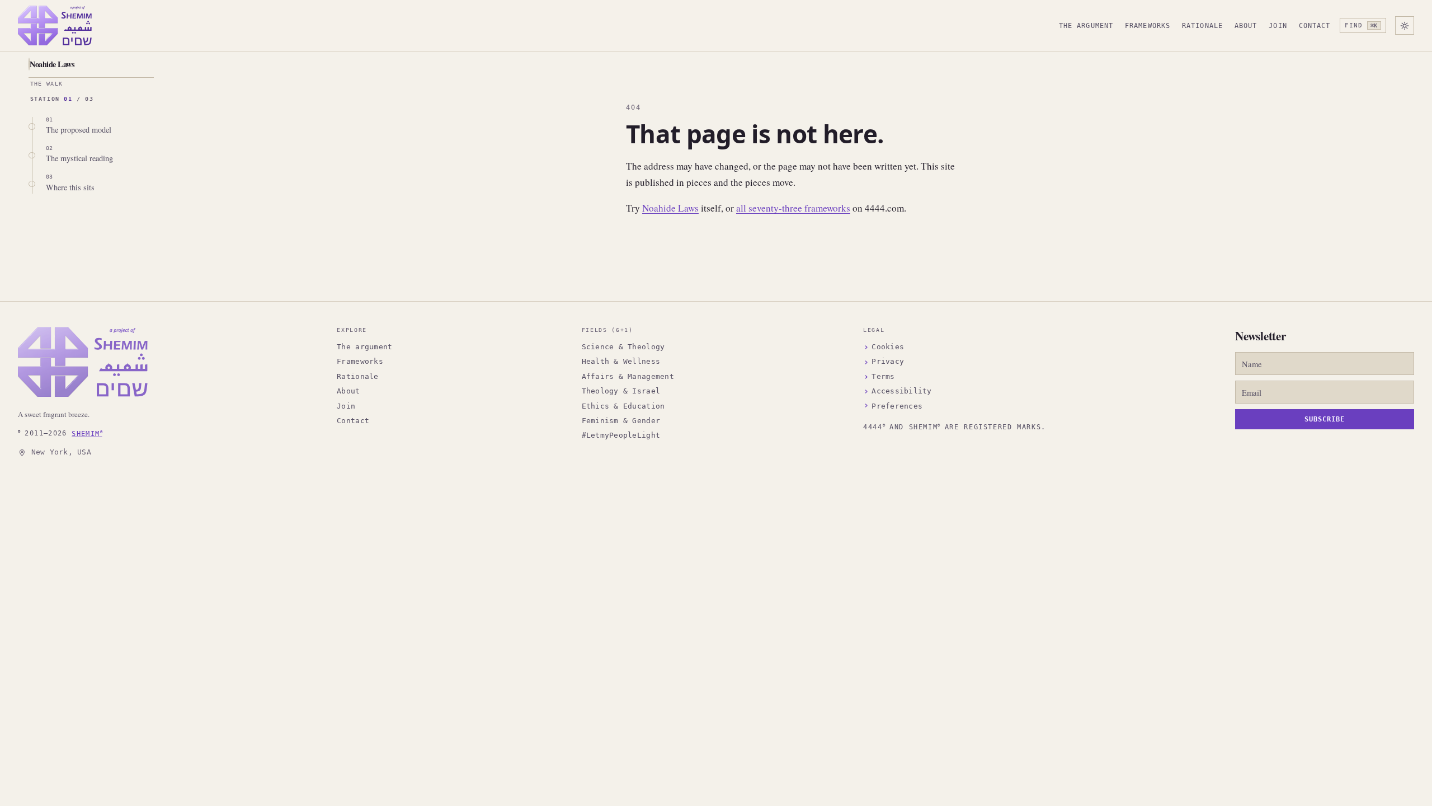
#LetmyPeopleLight (621, 435)
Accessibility (901, 391)
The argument (1086, 25)
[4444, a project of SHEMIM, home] (55, 25)
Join (1278, 25)
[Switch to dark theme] (1404, 25)
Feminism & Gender (621, 420)
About (1246, 25)
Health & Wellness (621, 361)
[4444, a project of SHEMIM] (83, 362)
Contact (1315, 25)
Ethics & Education (623, 406)
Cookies (888, 347)
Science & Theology (623, 347)
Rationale (1202, 25)
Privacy (888, 361)
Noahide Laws (52, 64)
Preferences (897, 406)
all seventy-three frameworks (793, 208)
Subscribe (1324, 419)
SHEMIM (87, 433)
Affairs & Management (628, 376)
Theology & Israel (621, 391)
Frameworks (1147, 25)
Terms (883, 376)
